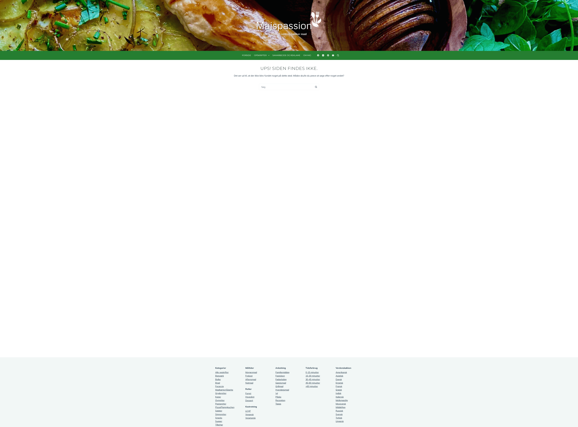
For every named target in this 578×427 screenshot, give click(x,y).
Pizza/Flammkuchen (224, 407)
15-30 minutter (313, 375)
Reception (280, 400)
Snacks (218, 417)
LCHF (248, 411)
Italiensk (340, 397)
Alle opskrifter (222, 372)
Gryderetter (220, 393)
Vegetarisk (250, 418)
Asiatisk (339, 375)
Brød (217, 383)
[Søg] (338, 55)
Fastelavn (280, 375)
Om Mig (307, 55)
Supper (218, 421)
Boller (218, 379)
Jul (276, 393)
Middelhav (340, 407)
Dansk (339, 379)
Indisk (338, 393)
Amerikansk (341, 372)
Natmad (249, 383)
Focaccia (219, 386)
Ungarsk (340, 421)
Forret (248, 393)
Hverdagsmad (282, 389)
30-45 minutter (313, 379)
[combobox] (286, 87)
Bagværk (219, 375)
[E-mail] (333, 55)
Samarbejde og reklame (286, 55)
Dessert (249, 400)
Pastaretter (220, 403)
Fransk (339, 386)
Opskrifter (260, 55)
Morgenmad (251, 372)
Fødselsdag (280, 379)
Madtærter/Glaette (224, 389)
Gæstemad (280, 383)
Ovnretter (220, 400)
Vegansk (249, 414)
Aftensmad (250, 379)
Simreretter (220, 414)
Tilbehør (219, 424)
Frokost (249, 375)
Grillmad (279, 386)
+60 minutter (312, 386)
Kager (218, 397)
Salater (218, 410)
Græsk (339, 389)
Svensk (339, 414)
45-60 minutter (313, 383)
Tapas (278, 403)
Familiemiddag (282, 372)
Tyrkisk (339, 417)
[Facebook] (318, 55)
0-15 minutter (312, 372)
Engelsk (339, 383)
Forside (246, 55)
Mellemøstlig (342, 400)
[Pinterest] (328, 55)
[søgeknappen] (316, 87)
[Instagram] (323, 55)
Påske (278, 397)
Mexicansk (341, 403)
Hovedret (249, 397)
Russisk (339, 410)
